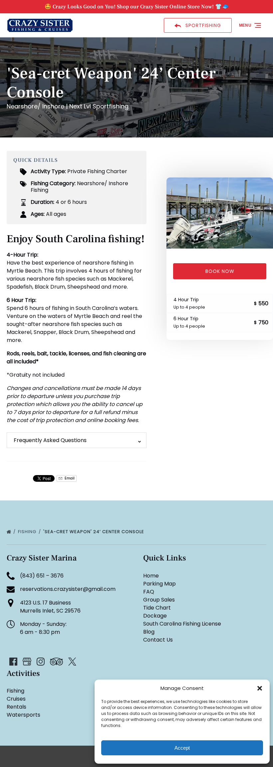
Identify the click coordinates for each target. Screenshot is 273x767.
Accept (182, 748)
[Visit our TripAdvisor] (56, 662)
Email (69, 478)
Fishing (28, 531)
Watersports (23, 715)
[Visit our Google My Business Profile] (27, 662)
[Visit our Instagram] (41, 662)
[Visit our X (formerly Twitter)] (72, 662)
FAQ (148, 592)
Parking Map (159, 584)
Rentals (16, 707)
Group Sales (159, 600)
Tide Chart (157, 608)
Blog (148, 632)
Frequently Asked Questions (50, 440)
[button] (259, 688)
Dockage (155, 616)
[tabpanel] (219, 213)
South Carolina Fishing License (182, 624)
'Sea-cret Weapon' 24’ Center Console (94, 531)
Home (151, 576)
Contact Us (158, 640)
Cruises (16, 699)
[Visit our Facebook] (13, 662)
